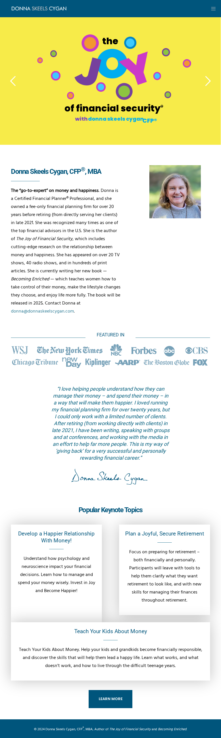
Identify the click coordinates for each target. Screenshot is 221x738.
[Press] (110, 356)
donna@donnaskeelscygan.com (42, 311)
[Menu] (211, 8)
